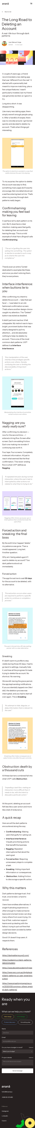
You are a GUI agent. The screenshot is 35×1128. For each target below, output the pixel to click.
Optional (31, 1047)
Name (4, 1029)
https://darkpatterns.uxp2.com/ (15, 955)
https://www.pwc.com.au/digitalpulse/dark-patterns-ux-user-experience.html (17, 975)
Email (4, 1037)
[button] (31, 3)
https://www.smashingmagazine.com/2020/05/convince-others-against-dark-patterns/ (17, 986)
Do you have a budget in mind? (12, 1047)
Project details (7, 1057)
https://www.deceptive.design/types (17, 968)
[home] (5, 3)
